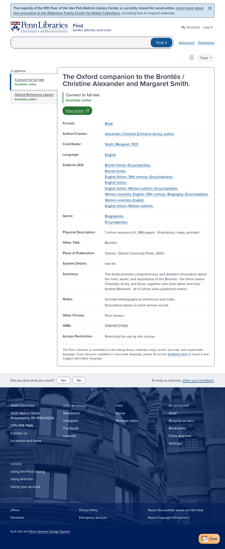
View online (74, 110)
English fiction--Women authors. (129, 205)
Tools (204, 57)
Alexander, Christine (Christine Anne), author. (139, 133)
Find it (161, 42)
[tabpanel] (136, 103)
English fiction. (116, 182)
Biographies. (114, 216)
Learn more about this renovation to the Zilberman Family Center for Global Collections (108, 10)
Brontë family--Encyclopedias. (128, 165)
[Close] (209, 8)
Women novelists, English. (125, 200)
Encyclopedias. (116, 222)
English (110, 154)
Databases (206, 42)
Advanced (186, 42)
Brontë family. (115, 170)
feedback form (177, 354)
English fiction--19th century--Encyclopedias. (139, 176)
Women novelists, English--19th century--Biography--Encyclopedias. (157, 194)
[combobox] (80, 42)
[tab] (34, 82)
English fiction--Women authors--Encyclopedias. (141, 188)
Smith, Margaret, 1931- (122, 144)
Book (109, 123)
